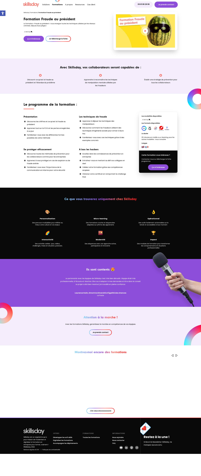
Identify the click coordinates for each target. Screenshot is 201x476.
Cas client (91, 4)
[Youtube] (121, 447)
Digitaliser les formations (63, 440)
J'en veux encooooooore (100, 411)
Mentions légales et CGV (31, 450)
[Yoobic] (167, 128)
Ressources (80, 4)
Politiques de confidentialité (51, 450)
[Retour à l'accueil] (31, 4)
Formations (57, 4)
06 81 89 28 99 (143, 4)
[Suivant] (176, 355)
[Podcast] (131, 447)
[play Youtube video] (145, 31)
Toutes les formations (91, 437)
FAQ (113, 443)
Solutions (46, 4)
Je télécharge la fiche (58, 39)
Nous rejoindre (118, 437)
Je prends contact (166, 4)
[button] (2, 13)
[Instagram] (137, 447)
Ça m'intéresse (33, 39)
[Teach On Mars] (161, 128)
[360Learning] (144, 128)
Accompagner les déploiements (65, 443)
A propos (69, 4)
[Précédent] (172, 355)
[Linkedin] (126, 447)
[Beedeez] (155, 128)
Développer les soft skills (62, 437)
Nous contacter (118, 440)
